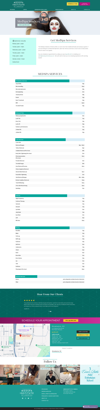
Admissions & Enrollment (41, 9)
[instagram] (25, 398)
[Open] (10, 375)
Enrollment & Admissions (49, 393)
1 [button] (49, 311)
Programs (12, 9)
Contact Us (87, 9)
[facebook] (22, 398)
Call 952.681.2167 (24, 24)
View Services (83, 338)
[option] (50, 304)
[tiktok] (31, 398)
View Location (83, 331)
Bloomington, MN (56, 351)
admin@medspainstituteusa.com (46, 56)
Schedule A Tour (72, 3)
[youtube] (28, 398)
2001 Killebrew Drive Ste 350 (69, 392)
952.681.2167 (69, 54)
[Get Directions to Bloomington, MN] (25, 340)
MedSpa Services (59, 9)
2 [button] (50, 311)
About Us (73, 9)
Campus (25, 9)
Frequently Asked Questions (50, 396)
